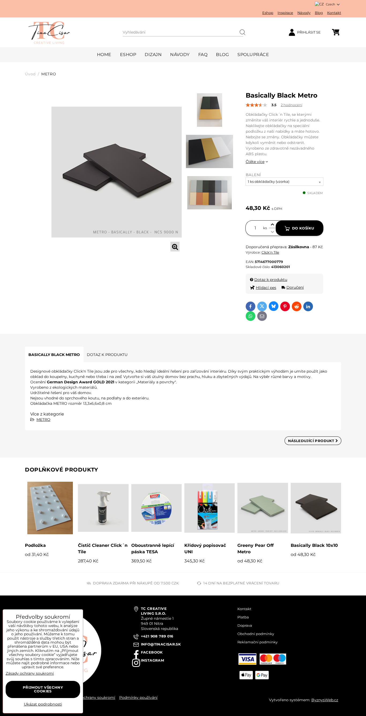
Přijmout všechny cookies (43, 689)
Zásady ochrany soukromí (91, 697)
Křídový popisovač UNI (205, 548)
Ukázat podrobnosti (43, 704)
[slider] (256, 105)
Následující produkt (311, 441)
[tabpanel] (116, 172)
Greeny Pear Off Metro (255, 548)
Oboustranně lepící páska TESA (152, 548)
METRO (43, 419)
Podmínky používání (138, 697)
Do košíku (303, 228)
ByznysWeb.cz (324, 700)
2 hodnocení (291, 105)
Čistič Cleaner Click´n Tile (103, 548)
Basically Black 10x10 (314, 545)
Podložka (35, 545)
